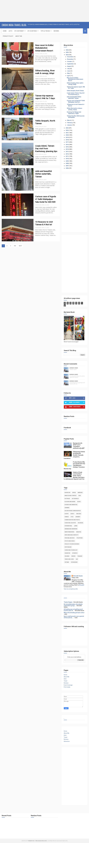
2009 (67, 161)
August (69, 66)
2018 (67, 139)
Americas (80, 492)
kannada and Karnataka (71, 528)
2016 (67, 144)
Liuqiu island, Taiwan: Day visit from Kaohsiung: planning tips (46, 148)
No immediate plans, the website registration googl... (73, 604)
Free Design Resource (41, 841)
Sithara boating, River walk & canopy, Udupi (75, 83)
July (68, 68)
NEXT (20, 246)
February (70, 122)
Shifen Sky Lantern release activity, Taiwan (74, 109)
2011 (67, 156)
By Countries (32, 31)
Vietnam (67, 562)
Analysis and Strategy (70, 495)
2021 (67, 132)
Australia (67, 498)
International (68, 525)
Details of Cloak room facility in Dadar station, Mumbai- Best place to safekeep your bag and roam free (74, 476)
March (69, 120)
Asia (80, 495)
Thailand (79, 556)
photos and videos (70, 541)
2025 (67, 52)
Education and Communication (73, 510)
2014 (67, 149)
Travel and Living (69, 559)
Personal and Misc (69, 538)
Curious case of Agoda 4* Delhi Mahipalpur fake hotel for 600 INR (45, 199)
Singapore (67, 553)
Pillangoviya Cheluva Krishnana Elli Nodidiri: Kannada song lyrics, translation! (74, 455)
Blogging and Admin (70, 501)
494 (15, 246)
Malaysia (78, 531)
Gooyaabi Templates (62, 841)
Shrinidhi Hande (73, 368)
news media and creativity (71, 535)
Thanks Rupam (68, 602)
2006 (67, 168)
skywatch (74, 553)
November (70, 59)
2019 (67, 137)
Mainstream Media (69, 531)
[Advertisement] (11, 11)
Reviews (56, 31)
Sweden (73, 556)
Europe (66, 513)
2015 (67, 147)
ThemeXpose (31, 841)
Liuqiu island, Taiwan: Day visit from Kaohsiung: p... (75, 93)
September (70, 64)
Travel (65, 681)
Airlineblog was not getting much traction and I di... (73, 610)
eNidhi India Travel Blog (14, 25)
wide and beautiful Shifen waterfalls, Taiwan (43, 174)
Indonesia (80, 522)
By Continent (19, 31)
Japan (75, 525)
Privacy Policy (8, 36)
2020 (67, 135)
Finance (67, 516)
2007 (67, 165)
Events (72, 513)
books (79, 501)
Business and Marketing (71, 504)
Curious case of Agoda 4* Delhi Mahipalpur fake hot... (76, 101)
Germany (78, 516)
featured (78, 513)
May (68, 73)
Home (4, 31)
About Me (18, 36)
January (69, 125)
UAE (77, 559)
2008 (67, 163)
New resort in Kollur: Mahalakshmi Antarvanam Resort (44, 48)
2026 (67, 50)
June (68, 71)
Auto (10, 31)
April (68, 75)
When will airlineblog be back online (74, 612)
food (72, 516)
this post (81, 585)
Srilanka (67, 556)
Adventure (67, 492)
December (70, 56)
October (69, 61)
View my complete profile (71, 589)
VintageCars (74, 562)
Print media (67, 687)
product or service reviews (72, 544)
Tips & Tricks (45, 31)
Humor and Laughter (70, 522)
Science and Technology (71, 550)
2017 (67, 142)
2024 (67, 54)
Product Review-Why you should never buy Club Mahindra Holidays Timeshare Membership (74, 465)
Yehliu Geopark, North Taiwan (75, 90)
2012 (67, 154)
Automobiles (75, 498)
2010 (67, 158)
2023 (67, 128)
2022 (67, 130)
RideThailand (68, 547)
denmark (67, 507)
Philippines (80, 538)
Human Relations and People (72, 519)
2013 (67, 151)
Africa (74, 492)
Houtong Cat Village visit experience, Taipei (74, 112)
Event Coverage (68, 685)
